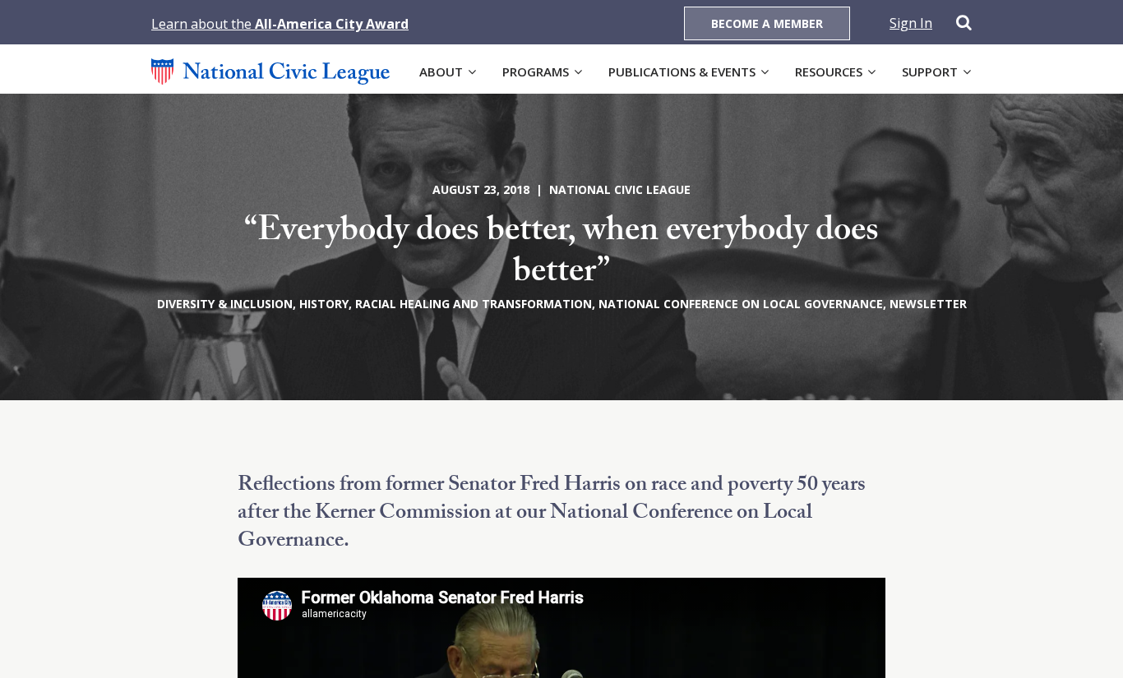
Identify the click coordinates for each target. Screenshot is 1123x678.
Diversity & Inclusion (225, 303)
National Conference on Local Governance (740, 303)
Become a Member (767, 23)
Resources (828, 71)
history (324, 303)
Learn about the (280, 24)
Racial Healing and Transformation (473, 303)
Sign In (911, 23)
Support (930, 71)
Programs (535, 71)
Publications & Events (682, 71)
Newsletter (928, 303)
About (441, 71)
